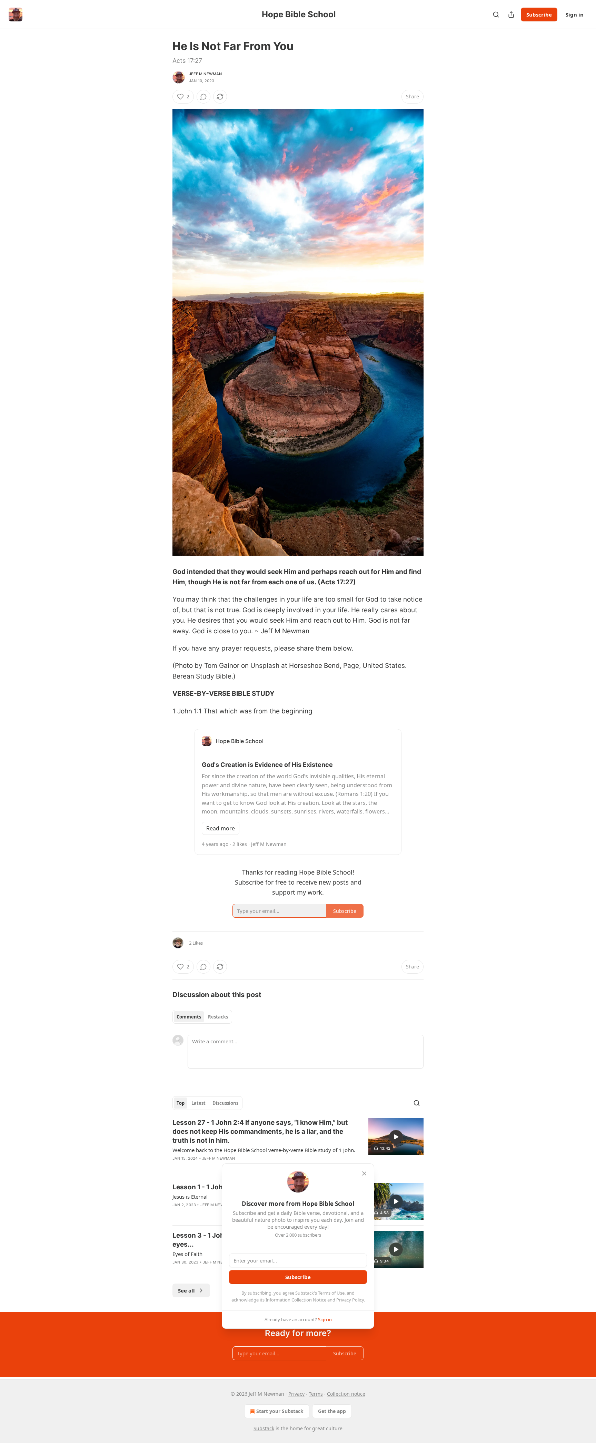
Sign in (575, 14)
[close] (364, 1173)
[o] (396, 1137)
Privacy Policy (350, 1300)
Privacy (296, 1394)
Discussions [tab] (225, 1103)
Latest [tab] (198, 1103)
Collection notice (346, 1394)
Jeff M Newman (205, 73)
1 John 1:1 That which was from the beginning (242, 711)
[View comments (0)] (203, 97)
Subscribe (539, 14)
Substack (264, 1428)
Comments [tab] (189, 1017)
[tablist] (202, 1017)
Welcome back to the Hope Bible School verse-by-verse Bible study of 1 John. (263, 1150)
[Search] (496, 14)
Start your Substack (280, 1411)
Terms (316, 1394)
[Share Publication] (511, 14)
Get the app (332, 1411)
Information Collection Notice (296, 1300)
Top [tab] (181, 1103)
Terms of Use (331, 1293)
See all (186, 1290)
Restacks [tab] (218, 1017)
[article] (298, 1144)
